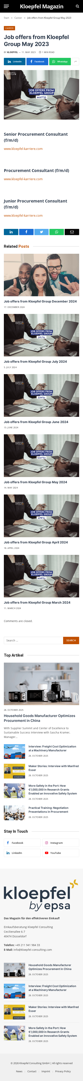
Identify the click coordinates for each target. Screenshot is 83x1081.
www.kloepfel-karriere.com (23, 149)
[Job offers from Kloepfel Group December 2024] (41, 275)
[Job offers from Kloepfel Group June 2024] (41, 395)
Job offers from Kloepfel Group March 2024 (37, 602)
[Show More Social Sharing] (75, 61)
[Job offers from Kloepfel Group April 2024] (41, 515)
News (19, 1071)
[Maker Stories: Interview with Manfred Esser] (14, 771)
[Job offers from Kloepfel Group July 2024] (41, 335)
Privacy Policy (63, 1071)
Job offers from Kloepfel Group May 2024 (35, 482)
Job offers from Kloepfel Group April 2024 (36, 542)
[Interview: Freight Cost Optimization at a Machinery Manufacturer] (14, 751)
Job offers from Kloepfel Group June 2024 (36, 422)
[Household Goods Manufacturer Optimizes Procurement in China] (41, 684)
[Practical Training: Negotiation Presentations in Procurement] (14, 813)
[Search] (77, 6)
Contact (31, 1071)
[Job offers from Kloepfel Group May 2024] (41, 455)
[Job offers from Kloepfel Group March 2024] (41, 576)
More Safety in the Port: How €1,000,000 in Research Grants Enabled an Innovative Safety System (53, 789)
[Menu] (6, 6)
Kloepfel (12, 52)
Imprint (46, 1071)
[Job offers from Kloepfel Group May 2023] (41, 95)
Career (9, 28)
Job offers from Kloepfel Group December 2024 (40, 301)
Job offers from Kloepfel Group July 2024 (35, 361)
